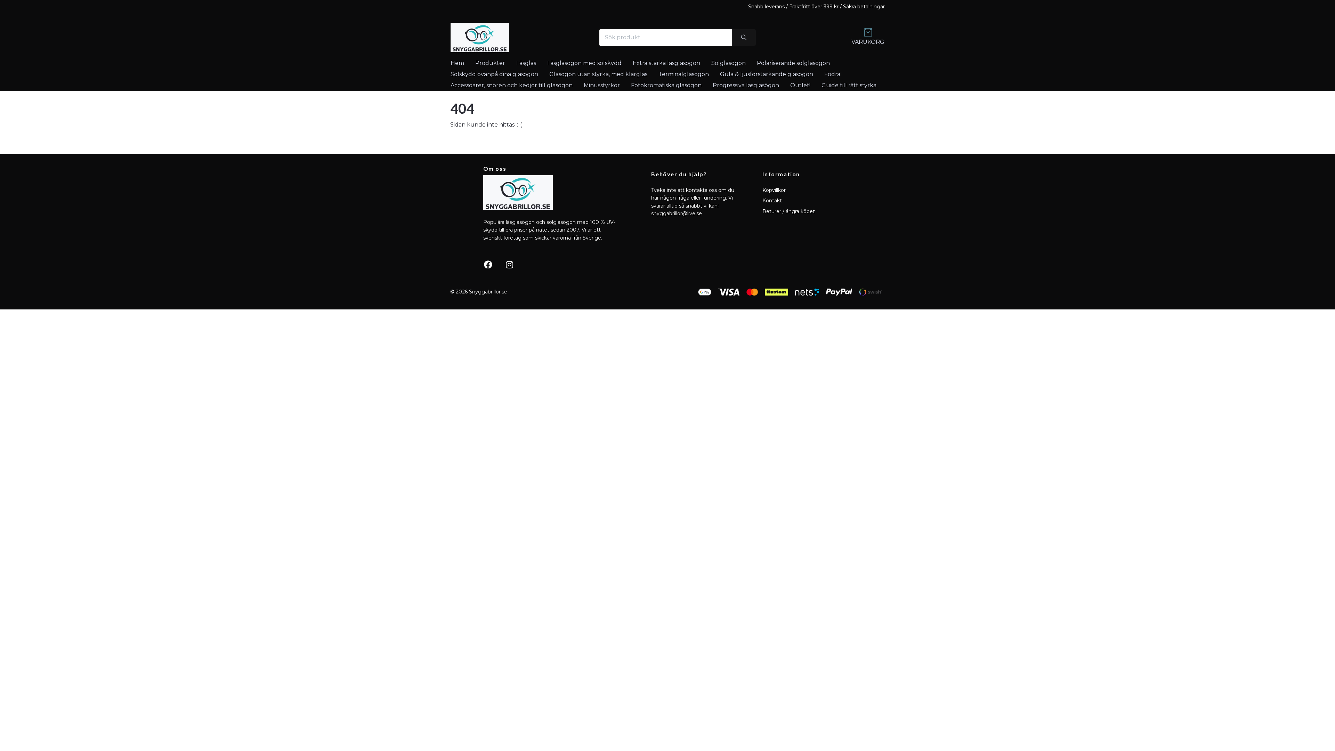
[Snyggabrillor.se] (480, 37)
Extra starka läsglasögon (666, 63)
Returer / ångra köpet (788, 211)
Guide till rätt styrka (849, 85)
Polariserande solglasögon (793, 63)
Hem (457, 63)
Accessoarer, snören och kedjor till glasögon (512, 85)
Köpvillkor (774, 190)
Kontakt (772, 200)
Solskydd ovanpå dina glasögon (494, 74)
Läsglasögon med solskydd (584, 63)
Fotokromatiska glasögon (666, 85)
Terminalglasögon (683, 74)
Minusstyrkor (602, 85)
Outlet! (800, 85)
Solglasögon (728, 63)
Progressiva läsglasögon (746, 85)
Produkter (490, 63)
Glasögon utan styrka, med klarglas (598, 74)
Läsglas (526, 63)
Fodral (833, 74)
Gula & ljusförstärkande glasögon (766, 74)
